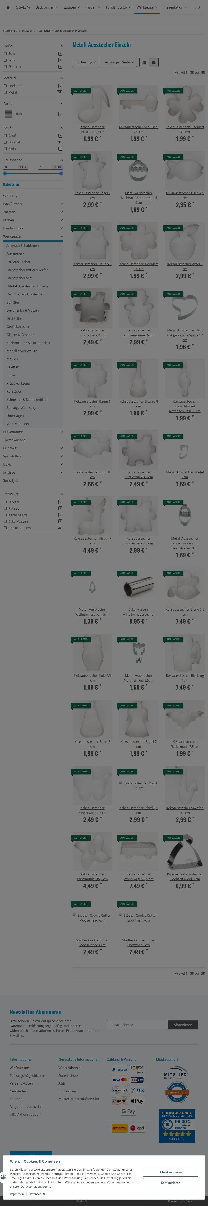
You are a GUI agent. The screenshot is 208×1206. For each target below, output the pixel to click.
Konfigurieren (170, 1182)
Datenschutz (37, 1194)
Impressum (17, 1194)
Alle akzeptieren (170, 1172)
